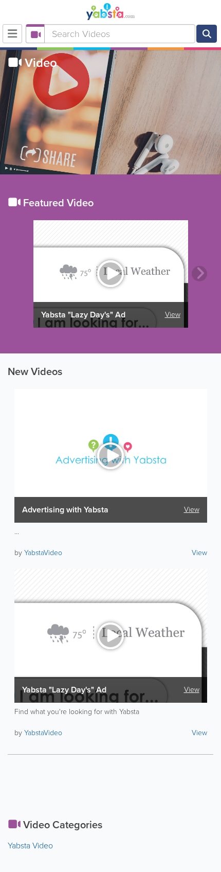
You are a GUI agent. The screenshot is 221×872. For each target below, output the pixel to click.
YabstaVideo (43, 552)
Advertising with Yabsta (65, 509)
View (172, 314)
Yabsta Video (30, 845)
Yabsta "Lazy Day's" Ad (83, 315)
